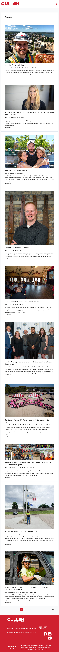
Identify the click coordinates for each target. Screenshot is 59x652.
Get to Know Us (15, 626)
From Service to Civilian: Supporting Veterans (22, 302)
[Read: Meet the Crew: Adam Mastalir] (29, 151)
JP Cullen (11, 117)
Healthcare (11, 67)
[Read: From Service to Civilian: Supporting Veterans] (29, 282)
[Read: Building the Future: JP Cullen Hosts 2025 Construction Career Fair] (29, 400)
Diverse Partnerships (31, 628)
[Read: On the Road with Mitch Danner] (29, 217)
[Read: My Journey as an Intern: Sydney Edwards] (29, 506)
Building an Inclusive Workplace (18, 628)
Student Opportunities (27, 366)
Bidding (9, 626)
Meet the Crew (18, 67)
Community (11, 424)
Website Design (28, 632)
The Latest (24, 67)
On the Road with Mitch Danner (16, 248)
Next (54, 609)
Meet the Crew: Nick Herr (14, 65)
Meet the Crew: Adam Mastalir (16, 170)
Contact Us (28, 626)
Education (17, 424)
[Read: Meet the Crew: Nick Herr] (29, 43)
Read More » (8, 78)
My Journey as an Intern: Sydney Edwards (21, 531)
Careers (6, 67)
